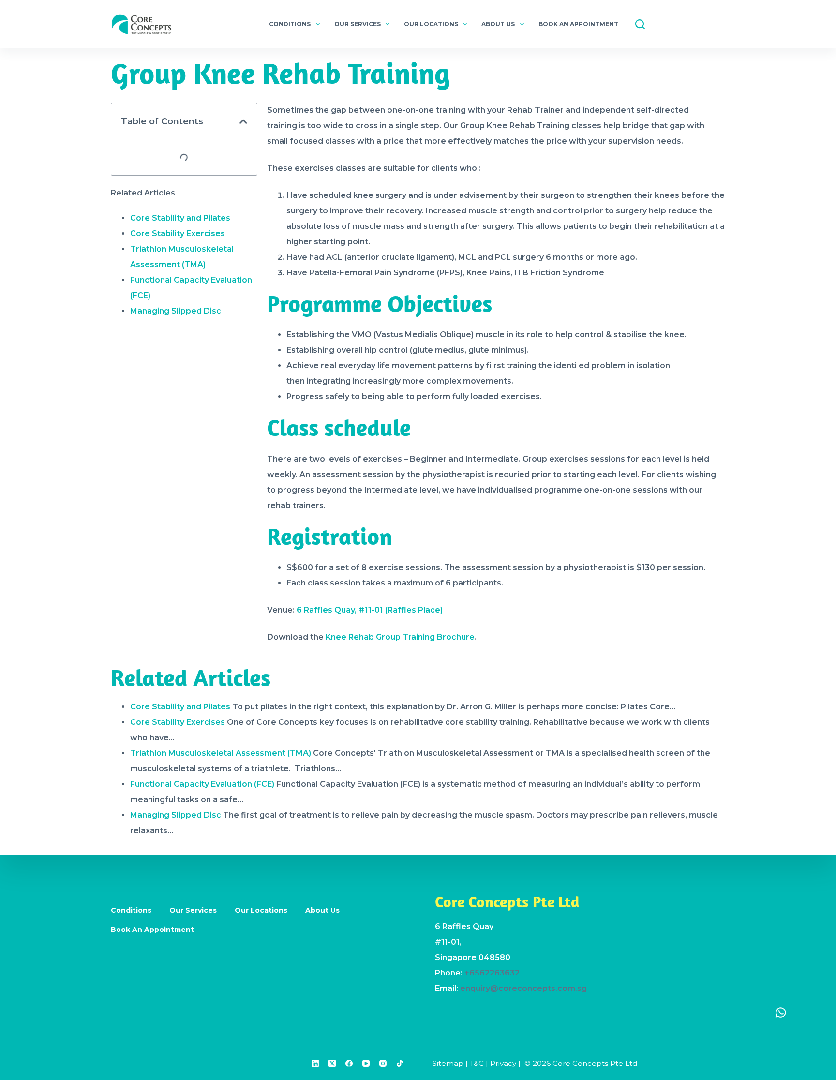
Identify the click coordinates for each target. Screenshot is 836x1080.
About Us (498, 24)
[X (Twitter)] (332, 1063)
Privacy (503, 1063)
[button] (243, 121)
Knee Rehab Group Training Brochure (400, 637)
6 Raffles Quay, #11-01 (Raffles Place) (370, 610)
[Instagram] (383, 1063)
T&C (477, 1063)
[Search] (640, 24)
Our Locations (431, 24)
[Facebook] (349, 1063)
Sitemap (448, 1063)
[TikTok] (399, 1063)
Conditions (290, 24)
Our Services (357, 24)
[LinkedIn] (315, 1063)
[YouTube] (366, 1063)
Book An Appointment (578, 24)
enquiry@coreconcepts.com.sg (523, 988)
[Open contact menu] (780, 1012)
